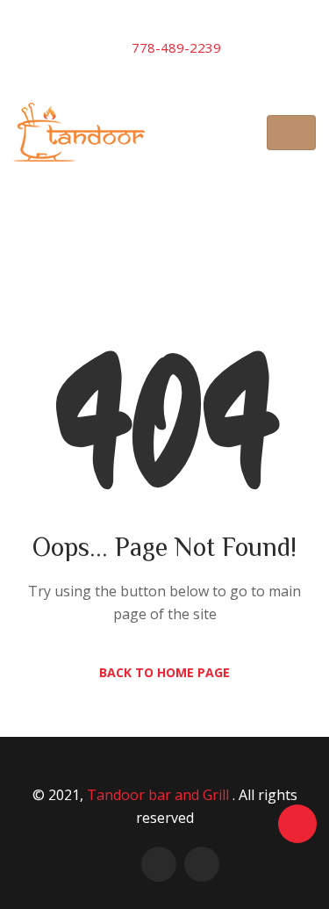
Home (95, 231)
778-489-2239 (176, 47)
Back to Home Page (164, 672)
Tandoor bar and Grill (159, 794)
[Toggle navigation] (291, 132)
